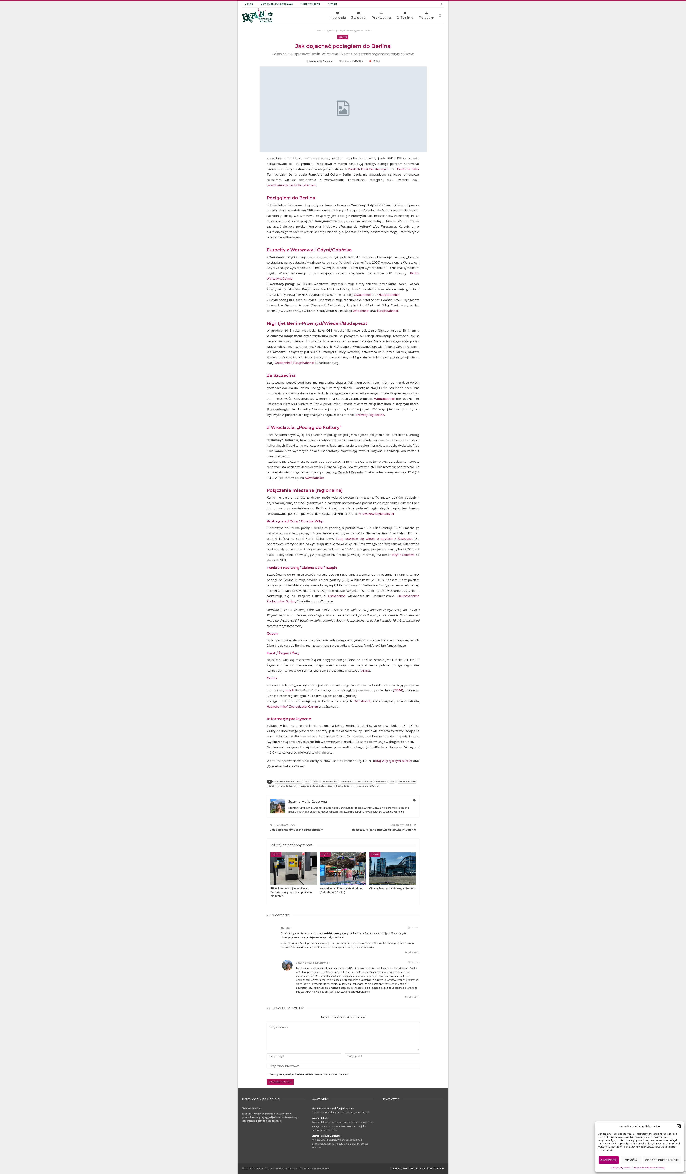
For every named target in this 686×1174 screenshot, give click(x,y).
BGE (307, 781)
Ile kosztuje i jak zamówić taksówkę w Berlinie (384, 829)
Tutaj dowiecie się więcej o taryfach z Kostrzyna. (374, 538)
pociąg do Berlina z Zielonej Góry (316, 786)
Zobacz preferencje (662, 1160)
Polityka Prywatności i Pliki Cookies (426, 1168)
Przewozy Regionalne (369, 415)
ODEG (365, 670)
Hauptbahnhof (389, 294)
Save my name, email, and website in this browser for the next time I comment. (309, 1074)
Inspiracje (337, 18)
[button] (679, 1126)
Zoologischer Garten (281, 601)
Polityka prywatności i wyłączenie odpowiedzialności (637, 1167)
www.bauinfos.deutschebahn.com (292, 185)
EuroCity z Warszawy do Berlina (356, 781)
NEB (392, 781)
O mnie (249, 4)
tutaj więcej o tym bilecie (392, 761)
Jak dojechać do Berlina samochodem (296, 829)
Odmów (631, 1160)
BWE (316, 781)
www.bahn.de (314, 478)
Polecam (426, 18)
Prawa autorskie (399, 1168)
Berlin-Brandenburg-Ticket (288, 781)
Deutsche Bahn (408, 169)
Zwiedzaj (358, 18)
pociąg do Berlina (286, 786)
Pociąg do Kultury (344, 786)
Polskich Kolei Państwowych (368, 169)
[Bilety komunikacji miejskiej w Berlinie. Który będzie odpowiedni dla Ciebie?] (293, 868)
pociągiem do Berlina (367, 786)
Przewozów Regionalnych (376, 513)
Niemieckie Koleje (407, 781)
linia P (289, 690)
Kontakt (332, 4)
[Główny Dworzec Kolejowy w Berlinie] (392, 868)
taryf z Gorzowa (403, 555)
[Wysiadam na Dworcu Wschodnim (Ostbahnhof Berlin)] (343, 868)
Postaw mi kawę (310, 4)
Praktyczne (381, 18)
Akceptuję (608, 1160)
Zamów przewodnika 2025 (277, 4)
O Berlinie (405, 18)
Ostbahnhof (362, 294)
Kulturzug (381, 781)
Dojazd (343, 36)
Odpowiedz (413, 952)
